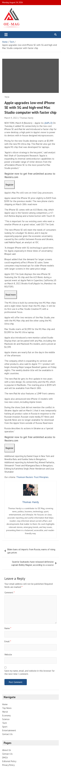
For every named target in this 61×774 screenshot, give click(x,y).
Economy (6, 715)
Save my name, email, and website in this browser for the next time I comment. (29, 672)
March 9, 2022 (11, 117)
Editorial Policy (9, 761)
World (5, 711)
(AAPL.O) (48, 122)
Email (7, 641)
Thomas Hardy (26, 117)
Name (7, 628)
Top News (7, 708)
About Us (6, 750)
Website (8, 654)
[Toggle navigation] (6, 34)
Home (5, 704)
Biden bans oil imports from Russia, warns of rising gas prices (31, 551)
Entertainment (9, 730)
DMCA (5, 757)
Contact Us (7, 734)
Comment (9, 592)
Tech (6, 97)
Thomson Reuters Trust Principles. (32, 477)
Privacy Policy (8, 765)
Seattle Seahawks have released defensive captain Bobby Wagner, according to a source (32, 563)
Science (5, 719)
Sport (4, 726)
